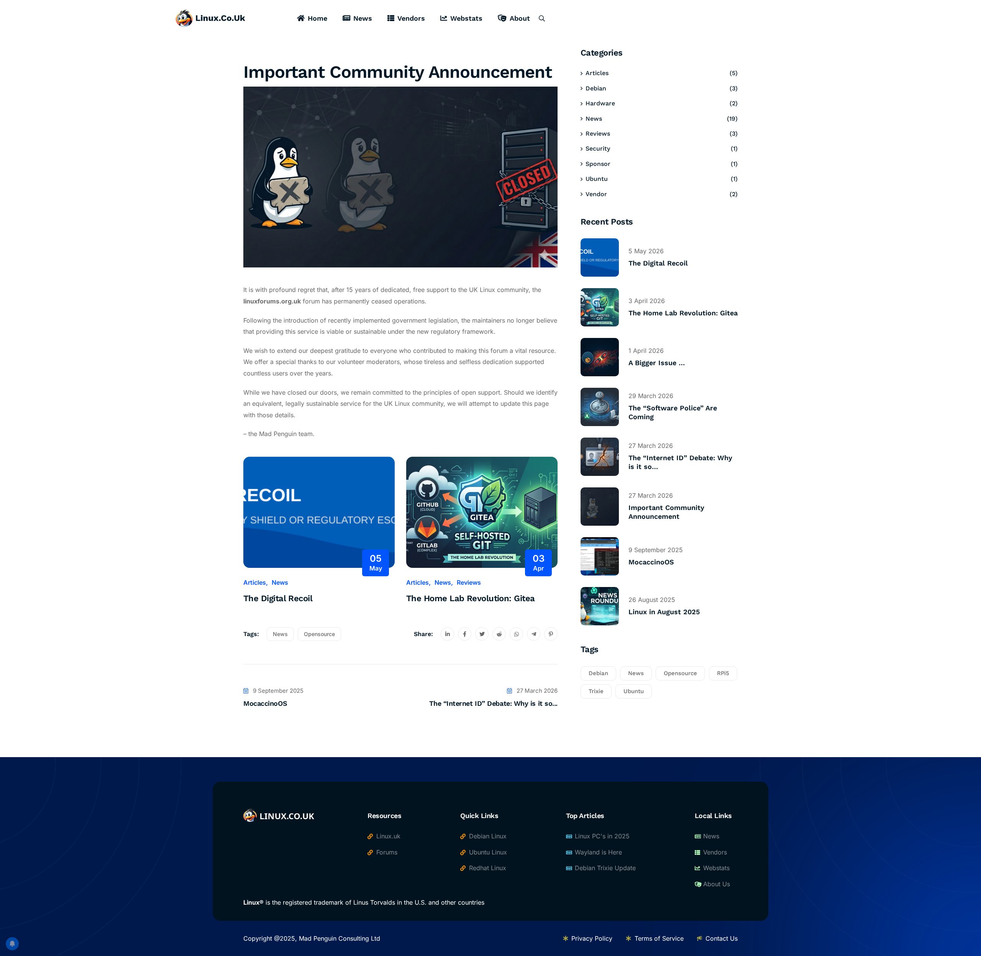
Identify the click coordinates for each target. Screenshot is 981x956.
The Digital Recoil (277, 598)
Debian (596, 88)
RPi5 (723, 673)
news (280, 634)
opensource (319, 634)
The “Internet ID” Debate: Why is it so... (493, 703)
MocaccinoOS (265, 703)
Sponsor (598, 163)
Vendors (411, 18)
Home (317, 18)
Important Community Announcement (666, 511)
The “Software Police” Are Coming (672, 412)
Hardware (600, 103)
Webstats (466, 18)
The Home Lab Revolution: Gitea (470, 598)
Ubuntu (597, 178)
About (520, 18)
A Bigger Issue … (656, 363)
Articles (254, 582)
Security (598, 148)
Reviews (469, 582)
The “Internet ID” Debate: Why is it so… (680, 462)
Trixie (596, 691)
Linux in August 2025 (664, 612)
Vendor (596, 194)
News (362, 18)
